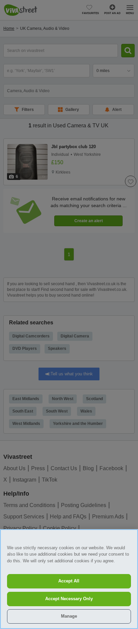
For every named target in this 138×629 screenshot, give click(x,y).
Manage (69, 616)
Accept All (68, 580)
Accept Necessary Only (69, 598)
